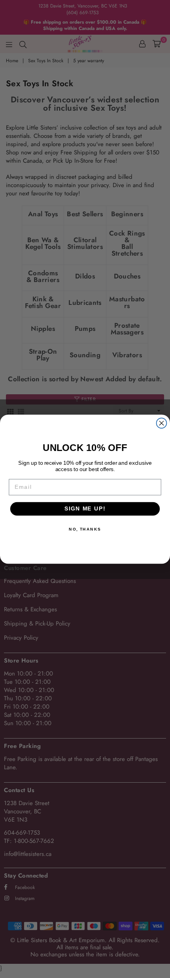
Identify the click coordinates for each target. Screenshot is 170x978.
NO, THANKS (85, 529)
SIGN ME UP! (85, 509)
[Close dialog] (162, 423)
